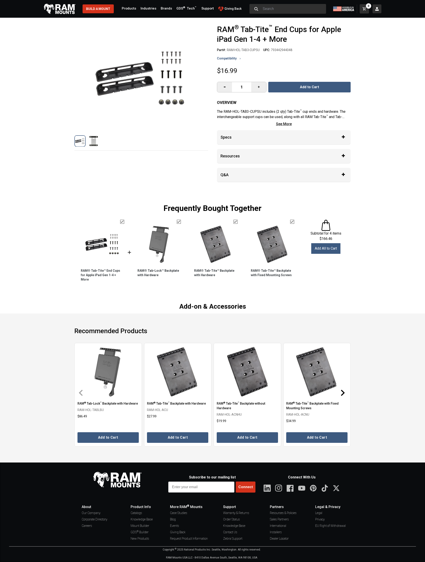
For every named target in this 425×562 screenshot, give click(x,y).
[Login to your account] (377, 8)
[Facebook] (290, 488)
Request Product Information (189, 538)
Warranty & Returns (236, 513)
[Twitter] (336, 488)
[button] (80, 141)
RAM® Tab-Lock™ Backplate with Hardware (158, 273)
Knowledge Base (142, 519)
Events (174, 526)
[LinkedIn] (267, 488)
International (278, 526)
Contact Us (230, 532)
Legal (318, 513)
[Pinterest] (313, 488)
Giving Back (177, 532)
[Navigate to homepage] (59, 9)
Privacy (320, 519)
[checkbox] (122, 222)
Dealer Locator (279, 538)
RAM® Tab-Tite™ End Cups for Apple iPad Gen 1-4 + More (100, 275)
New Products (140, 538)
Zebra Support (232, 538)
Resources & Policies (283, 513)
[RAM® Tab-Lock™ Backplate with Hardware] (108, 372)
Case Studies (178, 513)
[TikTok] (324, 488)
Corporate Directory (94, 519)
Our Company (91, 513)
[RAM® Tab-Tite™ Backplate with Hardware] (177, 372)
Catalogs (136, 513)
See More (284, 124)
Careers (87, 526)
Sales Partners (279, 519)
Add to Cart (309, 87)
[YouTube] (301, 488)
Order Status (231, 519)
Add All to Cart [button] (326, 248)
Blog (173, 519)
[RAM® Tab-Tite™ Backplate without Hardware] (247, 372)
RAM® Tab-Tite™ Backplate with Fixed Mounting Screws (271, 273)
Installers (276, 532)
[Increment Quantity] (224, 87)
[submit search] (256, 9)
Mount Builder (140, 526)
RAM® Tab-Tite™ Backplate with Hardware (214, 273)
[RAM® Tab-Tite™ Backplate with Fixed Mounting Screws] (317, 372)
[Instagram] (278, 488)
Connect (245, 487)
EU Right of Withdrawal (330, 526)
